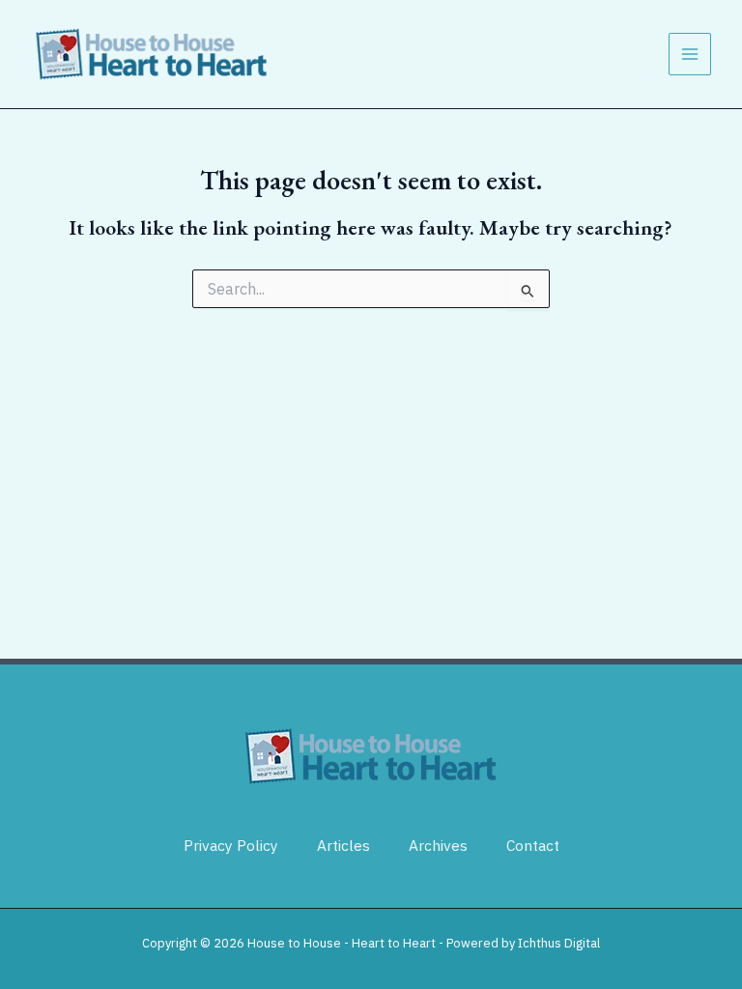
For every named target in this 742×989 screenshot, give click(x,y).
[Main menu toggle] (690, 54)
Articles (343, 845)
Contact (532, 845)
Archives (438, 845)
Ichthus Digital (559, 943)
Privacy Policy (231, 845)
